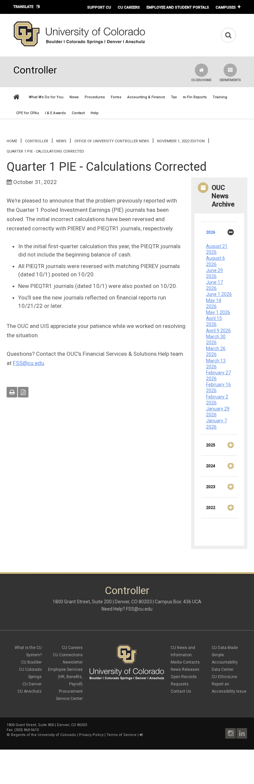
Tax (174, 97)
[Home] (79, 45)
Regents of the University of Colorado (43, 735)
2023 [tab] (210, 486)
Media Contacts (185, 662)
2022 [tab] (210, 507)
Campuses (226, 7)
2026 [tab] (210, 232)
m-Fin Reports (195, 97)
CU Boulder (31, 662)
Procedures (95, 97)
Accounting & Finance (146, 97)
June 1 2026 (219, 294)
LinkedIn (241, 733)
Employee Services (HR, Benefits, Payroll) (65, 676)
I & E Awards (55, 113)
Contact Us (181, 691)
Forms (116, 97)
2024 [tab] (210, 466)
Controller (36, 141)
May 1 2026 (218, 312)
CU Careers (129, 7)
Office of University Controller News (111, 141)
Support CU (99, 7)
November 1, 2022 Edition (181, 141)
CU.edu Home (201, 80)
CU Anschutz (30, 691)
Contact (78, 113)
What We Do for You (46, 97)
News (74, 97)
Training (220, 97)
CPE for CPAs (27, 113)
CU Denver (32, 684)
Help (95, 113)
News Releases (185, 669)
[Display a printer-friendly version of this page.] (12, 392)
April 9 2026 (218, 330)
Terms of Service (121, 735)
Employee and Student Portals (178, 7)
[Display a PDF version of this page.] (23, 392)
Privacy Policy (91, 735)
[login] (141, 735)
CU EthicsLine (224, 676)
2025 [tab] (210, 445)
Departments (230, 80)
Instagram (230, 733)
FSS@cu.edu (28, 363)
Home (12, 141)
